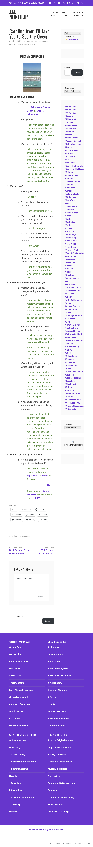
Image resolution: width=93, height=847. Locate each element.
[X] (54, 3)
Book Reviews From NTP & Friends (19, 550)
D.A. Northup (15, 654)
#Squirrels (69, 375)
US (35, 485)
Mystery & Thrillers (57, 769)
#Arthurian (69, 131)
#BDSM (67, 150)
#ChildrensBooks (72, 181)
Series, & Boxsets (57, 754)
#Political (68, 344)
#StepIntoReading (72, 378)
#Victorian (69, 396)
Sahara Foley (15, 647)
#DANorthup (70, 197)
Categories (69, 88)
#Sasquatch (69, 362)
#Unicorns (69, 390)
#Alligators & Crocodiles (70, 121)
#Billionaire (69, 156)
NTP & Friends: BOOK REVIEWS (46, 550)
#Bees (75, 150)
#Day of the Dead (69, 202)
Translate (73, 39)
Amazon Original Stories (60, 740)
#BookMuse (70, 163)
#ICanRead (69, 275)
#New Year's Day (72, 325)
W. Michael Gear (17, 711)
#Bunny (67, 175)
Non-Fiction (54, 776)
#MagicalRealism (72, 306)
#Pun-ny (68, 350)
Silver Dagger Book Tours (23, 761)
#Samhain (69, 359)
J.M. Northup (28, 41)
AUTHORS (77, 12)
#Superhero (70, 381)
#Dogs (75, 213)
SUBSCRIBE (79, 16)
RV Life (51, 704)
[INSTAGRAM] (63, 3)
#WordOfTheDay (72, 403)
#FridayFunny (70, 247)
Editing (16, 804)
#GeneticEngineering (74, 253)
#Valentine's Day (72, 393)
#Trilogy (68, 387)
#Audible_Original (72, 141)
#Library (68, 297)
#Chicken (68, 178)
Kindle (45, 475)
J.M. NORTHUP (18, 14)
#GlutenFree (70, 256)
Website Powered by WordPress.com (46, 829)
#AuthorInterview (72, 144)
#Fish (67, 244)
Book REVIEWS (55, 654)
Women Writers (29, 44)
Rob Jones (14, 668)
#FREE (73, 244)
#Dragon (68, 216)
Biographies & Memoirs (59, 747)
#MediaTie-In (70, 309)
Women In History (57, 711)
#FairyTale (69, 231)
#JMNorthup (70, 284)
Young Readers (55, 804)
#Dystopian (69, 222)
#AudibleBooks (71, 138)
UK (42, 485)
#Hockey (68, 269)
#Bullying (68, 172)
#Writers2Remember (74, 406)
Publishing (16, 783)
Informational (16, 790)
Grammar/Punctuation (22, 797)
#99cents (68, 116)
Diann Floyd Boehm (18, 725)
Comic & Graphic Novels (60, 761)
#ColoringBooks (71, 194)
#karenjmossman (72, 287)
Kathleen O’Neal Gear (20, 704)
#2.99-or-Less (71, 107)
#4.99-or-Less (71, 110)
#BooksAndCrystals (73, 166)
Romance (52, 790)
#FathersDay (70, 237)
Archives (68, 425)
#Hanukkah (69, 262)
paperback (32, 475)
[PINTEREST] (73, 3)
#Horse (67, 272)
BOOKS (52, 16)
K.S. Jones (14, 718)
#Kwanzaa (69, 294)
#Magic (67, 303)
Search (67, 68)
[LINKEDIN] (77, 3)
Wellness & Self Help (58, 811)
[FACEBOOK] (49, 3)
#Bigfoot (68, 153)
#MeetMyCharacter (22, 536)
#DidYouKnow (70, 206)
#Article (68, 135)
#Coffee (68, 191)
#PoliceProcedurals (73, 340)
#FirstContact (70, 241)
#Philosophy (70, 337)
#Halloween (69, 259)
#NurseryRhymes (72, 331)
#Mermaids (69, 319)
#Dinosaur (69, 209)
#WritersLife (70, 409)
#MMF (67, 322)
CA (48, 485)
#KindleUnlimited (72, 291)
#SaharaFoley (70, 356)
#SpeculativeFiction (73, 372)
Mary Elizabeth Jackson (21, 690)
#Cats (75, 175)
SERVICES (66, 16)
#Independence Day (71, 279)
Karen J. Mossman (18, 661)
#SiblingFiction (71, 365)
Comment (41, 596)
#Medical (68, 312)
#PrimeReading (71, 347)
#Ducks (67, 219)
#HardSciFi (69, 266)
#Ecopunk (69, 228)
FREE (37, 498)
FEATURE (20, 44)
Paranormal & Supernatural (61, 783)
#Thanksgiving (71, 384)
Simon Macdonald (18, 697)
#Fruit (75, 250)
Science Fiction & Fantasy (61, 797)
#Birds (67, 160)
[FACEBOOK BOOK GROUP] (59, 3)
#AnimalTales (70, 125)
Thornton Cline (16, 683)
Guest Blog (14, 747)
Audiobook (53, 647)
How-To (13, 776)
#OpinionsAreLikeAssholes (77, 334)
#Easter (68, 225)
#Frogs (67, 250)
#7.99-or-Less (71, 113)
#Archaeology (71, 128)
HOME (55, 12)
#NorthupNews (71, 328)
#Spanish (68, 368)
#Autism (68, 147)
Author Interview (17, 740)
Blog (64, 12)
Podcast (13, 811)
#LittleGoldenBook (73, 300)
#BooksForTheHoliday (74, 169)
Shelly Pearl (15, 675)
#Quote (67, 353)
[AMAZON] (82, 3)
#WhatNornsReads (73, 400)
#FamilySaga (70, 234)
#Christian (69, 184)
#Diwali (67, 213)
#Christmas (69, 188)
